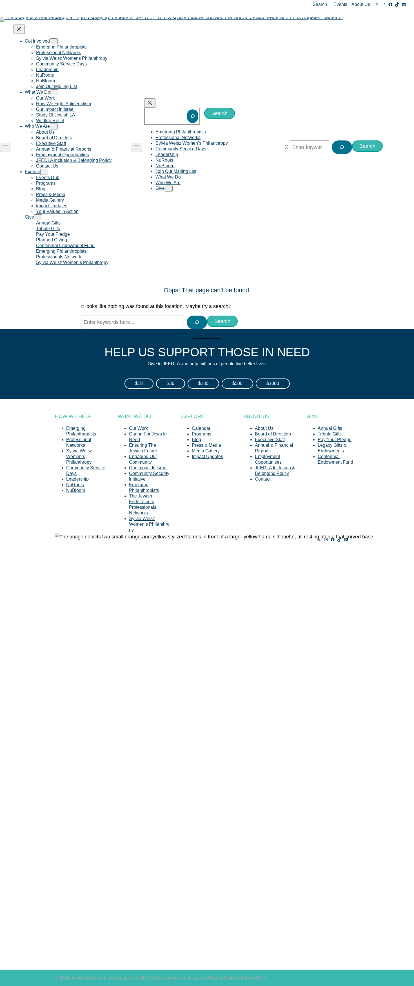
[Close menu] (19, 29)
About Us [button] (360, 4)
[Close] (286, 147)
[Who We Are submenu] (54, 126)
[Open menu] (5, 147)
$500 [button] (237, 383)
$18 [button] (139, 383)
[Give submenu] (38, 217)
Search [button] (320, 4)
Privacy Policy (222, 978)
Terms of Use (253, 978)
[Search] (192, 116)
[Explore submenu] (44, 172)
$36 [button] (170, 383)
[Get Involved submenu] (54, 41)
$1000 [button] (272, 383)
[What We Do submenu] (54, 92)
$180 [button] (203, 383)
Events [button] (340, 4)
